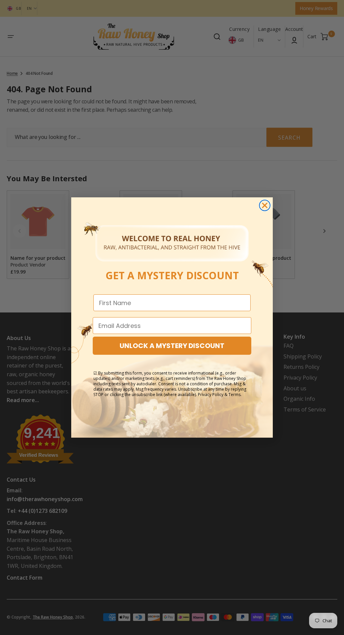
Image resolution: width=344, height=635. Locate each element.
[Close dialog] (264, 205)
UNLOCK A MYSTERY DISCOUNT (172, 345)
